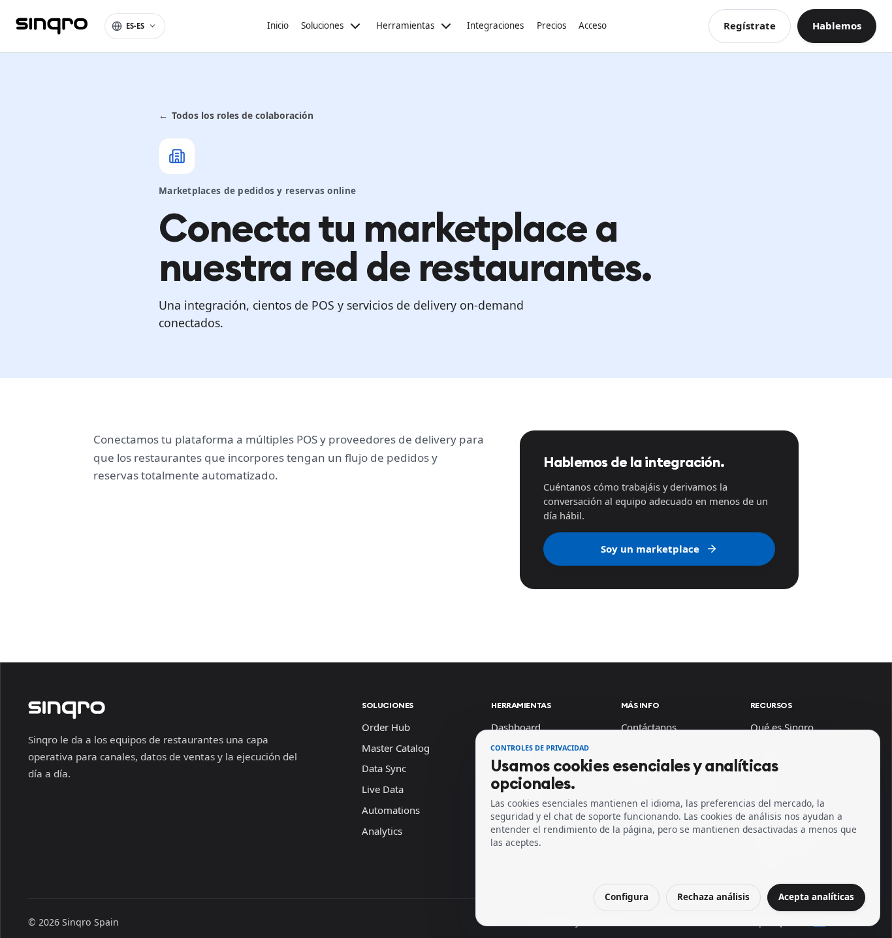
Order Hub (386, 727)
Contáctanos (649, 727)
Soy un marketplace (650, 548)
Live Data (383, 789)
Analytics (382, 830)
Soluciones (387, 705)
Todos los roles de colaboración (236, 115)
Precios (551, 25)
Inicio (278, 25)
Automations (391, 810)
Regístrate (750, 25)
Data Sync (384, 768)
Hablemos (836, 25)
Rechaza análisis (713, 897)
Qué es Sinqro (782, 727)
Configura (626, 897)
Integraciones (495, 25)
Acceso (593, 25)
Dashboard (516, 727)
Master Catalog (396, 747)
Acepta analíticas (816, 897)
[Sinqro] (52, 26)
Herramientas (520, 705)
